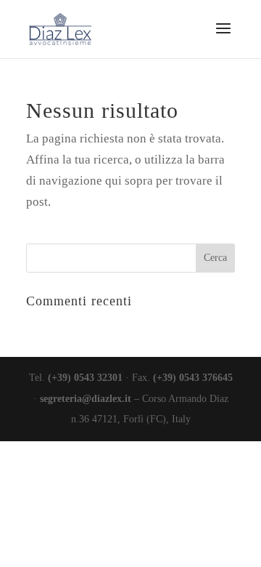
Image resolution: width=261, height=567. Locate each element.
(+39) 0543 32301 (85, 377)
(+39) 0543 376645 (193, 377)
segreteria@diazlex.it (85, 398)
